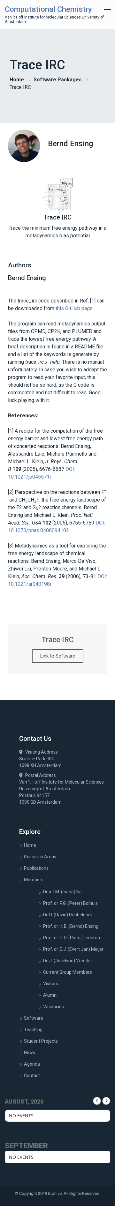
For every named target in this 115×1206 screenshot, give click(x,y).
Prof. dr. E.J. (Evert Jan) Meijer (73, 949)
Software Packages (58, 80)
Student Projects (41, 1041)
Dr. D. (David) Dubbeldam (67, 914)
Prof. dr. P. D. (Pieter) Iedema (71, 937)
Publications (36, 868)
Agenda (32, 1064)
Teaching (33, 1029)
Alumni (50, 995)
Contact (32, 1075)
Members (33, 879)
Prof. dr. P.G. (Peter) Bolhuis (70, 903)
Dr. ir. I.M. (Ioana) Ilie (62, 891)
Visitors (50, 983)
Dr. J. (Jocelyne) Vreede (67, 960)
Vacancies (53, 1006)
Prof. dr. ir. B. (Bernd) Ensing (70, 926)
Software (33, 1018)
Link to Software (57, 656)
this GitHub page (74, 308)
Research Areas (40, 856)
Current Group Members (67, 972)
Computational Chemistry (48, 9)
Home (17, 80)
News (29, 1052)
